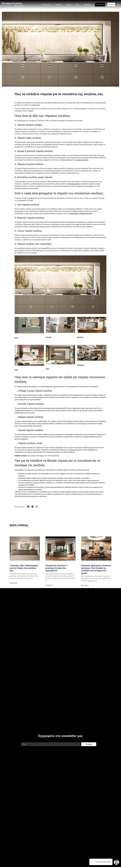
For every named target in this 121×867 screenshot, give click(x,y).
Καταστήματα (87, 4)
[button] (28, 507)
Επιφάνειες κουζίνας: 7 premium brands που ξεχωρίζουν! (56, 568)
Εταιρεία (69, 4)
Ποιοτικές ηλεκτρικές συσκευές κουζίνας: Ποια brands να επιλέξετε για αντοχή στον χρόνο (96, 569)
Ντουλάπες (58, 4)
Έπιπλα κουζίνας (46, 4)
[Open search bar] (118, 4)
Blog (77, 4)
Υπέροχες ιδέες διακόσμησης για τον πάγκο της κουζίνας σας (24, 568)
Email (23, 741)
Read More (13, 583)
